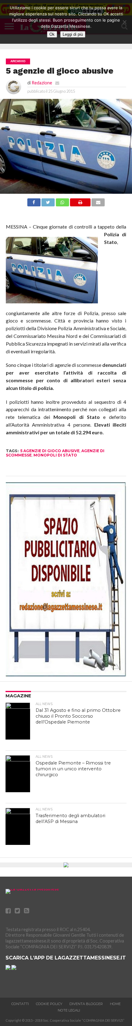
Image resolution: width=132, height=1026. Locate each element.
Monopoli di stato (55, 455)
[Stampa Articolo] (80, 204)
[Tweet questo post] (48, 204)
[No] (124, 22)
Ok (52, 34)
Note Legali (69, 1010)
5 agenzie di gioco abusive (50, 450)
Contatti (20, 1004)
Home (115, 1004)
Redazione (42, 82)
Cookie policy (49, 1004)
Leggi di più (73, 34)
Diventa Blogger (86, 1004)
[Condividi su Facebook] (34, 204)
